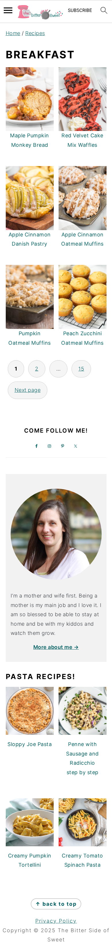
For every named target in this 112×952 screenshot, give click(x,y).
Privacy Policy (56, 921)
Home (13, 33)
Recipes (35, 33)
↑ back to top (56, 904)
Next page (28, 390)
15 (81, 369)
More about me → (56, 647)
